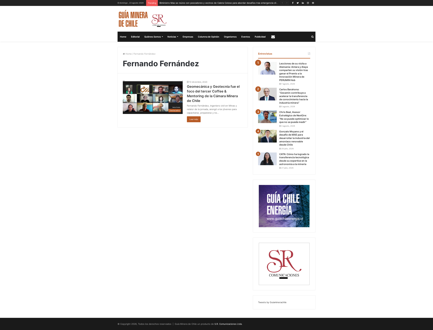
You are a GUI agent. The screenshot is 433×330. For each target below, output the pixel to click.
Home (123, 36)
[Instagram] (307, 3)
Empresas (188, 36)
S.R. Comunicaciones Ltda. (228, 324)
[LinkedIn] (302, 3)
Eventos (245, 36)
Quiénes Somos (152, 36)
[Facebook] (292, 3)
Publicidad (260, 36)
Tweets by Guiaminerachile (272, 302)
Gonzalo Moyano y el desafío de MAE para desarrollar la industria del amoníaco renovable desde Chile (294, 138)
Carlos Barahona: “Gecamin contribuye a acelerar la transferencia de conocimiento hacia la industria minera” (293, 96)
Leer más (193, 119)
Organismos (230, 36)
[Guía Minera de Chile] (142, 18)
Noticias (171, 36)
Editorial (135, 36)
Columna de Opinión (208, 36)
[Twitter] (297, 3)
